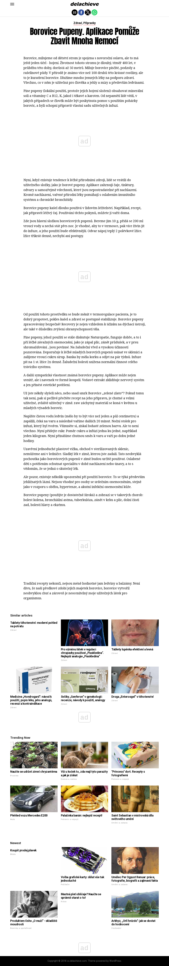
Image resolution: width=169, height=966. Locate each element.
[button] (12, 4)
